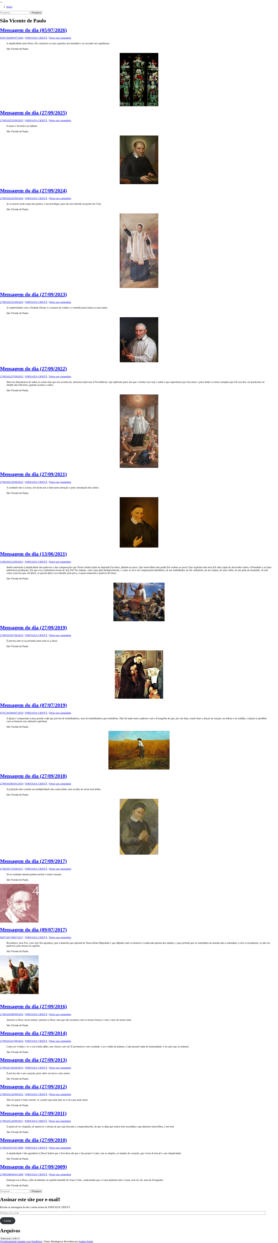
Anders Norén (86, 1241)
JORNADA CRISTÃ (36, 38)
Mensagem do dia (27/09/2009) (33, 1167)
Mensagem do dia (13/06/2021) (33, 554)
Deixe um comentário (60, 38)
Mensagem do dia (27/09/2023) (33, 294)
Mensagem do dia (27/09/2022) (33, 368)
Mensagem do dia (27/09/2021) (33, 474)
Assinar (7, 1220)
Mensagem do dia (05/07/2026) (33, 30)
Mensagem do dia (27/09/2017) (33, 861)
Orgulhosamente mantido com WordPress (21, 1241)
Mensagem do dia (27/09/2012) (33, 1086)
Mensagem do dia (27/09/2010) (33, 1140)
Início (9, 6)
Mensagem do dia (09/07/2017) (33, 930)
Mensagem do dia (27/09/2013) (33, 1060)
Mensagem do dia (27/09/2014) (33, 1033)
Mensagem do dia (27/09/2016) (33, 1006)
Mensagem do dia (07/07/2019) (33, 705)
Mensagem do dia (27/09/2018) (33, 776)
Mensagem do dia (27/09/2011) (33, 1113)
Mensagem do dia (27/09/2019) (33, 627)
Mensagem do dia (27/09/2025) (33, 113)
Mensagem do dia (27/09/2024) (33, 190)
